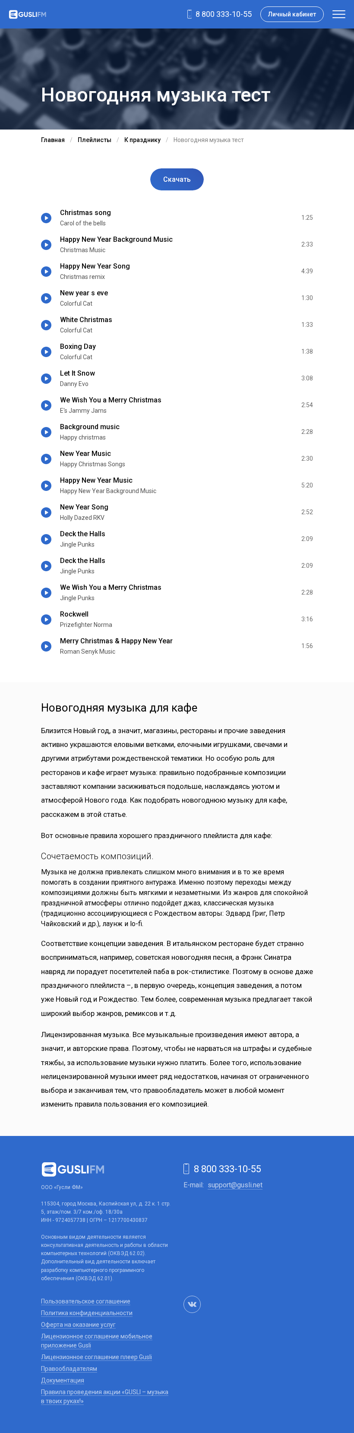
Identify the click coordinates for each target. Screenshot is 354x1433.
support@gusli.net (235, 1185)
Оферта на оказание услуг (78, 1324)
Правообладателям (69, 1368)
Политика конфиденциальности (87, 1313)
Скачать (177, 179)
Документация (62, 1380)
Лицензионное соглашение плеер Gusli (96, 1357)
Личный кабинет (292, 14)
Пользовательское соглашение (85, 1301)
